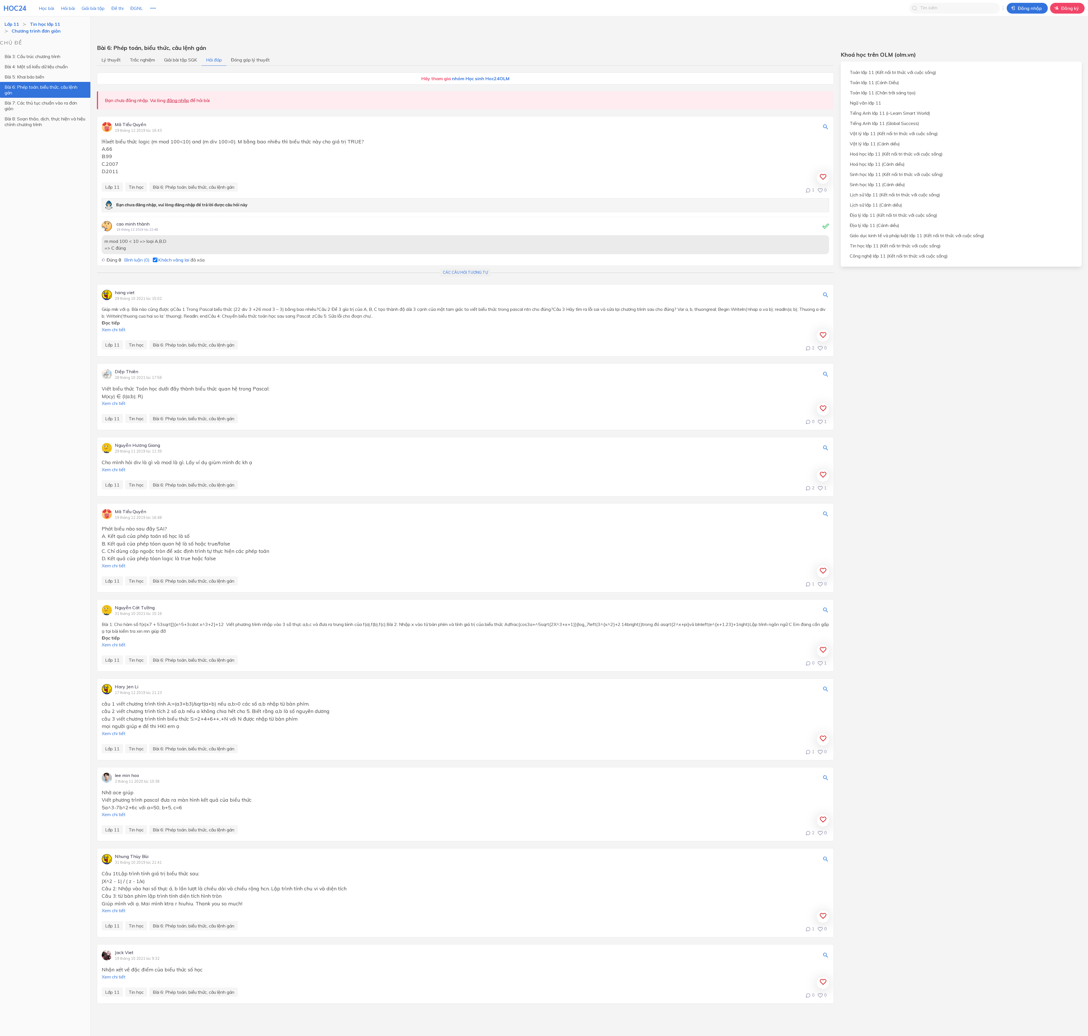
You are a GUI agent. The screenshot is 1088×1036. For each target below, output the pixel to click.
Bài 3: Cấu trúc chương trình (32, 56)
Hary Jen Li (126, 686)
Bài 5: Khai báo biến (24, 77)
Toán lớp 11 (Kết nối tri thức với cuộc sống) (893, 72)
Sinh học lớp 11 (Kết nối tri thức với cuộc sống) (896, 174)
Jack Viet (124, 952)
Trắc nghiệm (142, 60)
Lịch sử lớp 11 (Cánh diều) (876, 205)
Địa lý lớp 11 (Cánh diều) (874, 225)
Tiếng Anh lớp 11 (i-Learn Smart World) (890, 113)
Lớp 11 (12, 24)
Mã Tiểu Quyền (130, 124)
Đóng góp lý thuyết (250, 60)
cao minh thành (133, 224)
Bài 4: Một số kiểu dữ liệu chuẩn (36, 66)
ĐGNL (136, 8)
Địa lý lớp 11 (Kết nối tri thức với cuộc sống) (893, 215)
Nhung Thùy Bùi (131, 856)
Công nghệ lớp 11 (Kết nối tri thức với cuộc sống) (899, 256)
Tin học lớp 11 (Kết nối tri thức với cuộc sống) (895, 246)
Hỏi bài (68, 8)
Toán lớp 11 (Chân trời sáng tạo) (883, 92)
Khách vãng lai (173, 260)
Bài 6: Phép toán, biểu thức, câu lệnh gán (41, 89)
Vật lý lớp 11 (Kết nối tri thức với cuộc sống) (894, 133)
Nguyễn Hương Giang (137, 445)
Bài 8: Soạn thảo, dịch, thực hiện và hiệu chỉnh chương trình (45, 121)
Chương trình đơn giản (36, 31)
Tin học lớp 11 (45, 24)
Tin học (136, 187)
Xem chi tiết (114, 329)
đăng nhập (178, 100)
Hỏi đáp (214, 60)
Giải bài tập (93, 8)
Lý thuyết (111, 60)
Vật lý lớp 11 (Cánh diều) (875, 144)
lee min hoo (127, 775)
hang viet (125, 292)
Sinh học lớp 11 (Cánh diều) (877, 184)
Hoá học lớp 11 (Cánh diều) (877, 164)
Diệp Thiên (126, 371)
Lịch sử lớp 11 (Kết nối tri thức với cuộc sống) (895, 195)
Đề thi (117, 8)
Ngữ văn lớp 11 (865, 103)
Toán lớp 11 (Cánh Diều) (874, 82)
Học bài (46, 8)
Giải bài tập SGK (180, 60)
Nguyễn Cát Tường (135, 607)
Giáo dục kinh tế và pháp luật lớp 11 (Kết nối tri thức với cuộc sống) (917, 235)
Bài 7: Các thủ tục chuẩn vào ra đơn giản (41, 105)
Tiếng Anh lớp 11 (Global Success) (884, 123)
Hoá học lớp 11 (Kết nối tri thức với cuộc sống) (896, 154)
